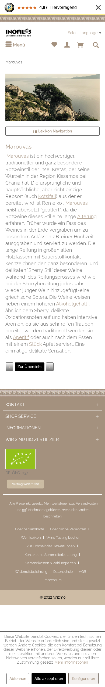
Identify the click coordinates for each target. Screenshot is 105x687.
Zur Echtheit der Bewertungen (51, 546)
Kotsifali (47, 196)
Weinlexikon (31, 537)
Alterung (87, 216)
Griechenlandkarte (29, 529)
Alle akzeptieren (48, 679)
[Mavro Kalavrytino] (50, 366)
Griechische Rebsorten (68, 529)
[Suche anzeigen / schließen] (95, 45)
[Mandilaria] (9, 366)
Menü (18, 45)
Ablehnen (17, 679)
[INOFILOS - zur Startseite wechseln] (18, 32)
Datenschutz (63, 572)
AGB (82, 572)
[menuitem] (15, 45)
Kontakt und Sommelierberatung (50, 555)
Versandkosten (87, 503)
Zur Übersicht (30, 367)
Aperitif (21, 337)
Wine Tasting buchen (63, 537)
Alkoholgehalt (71, 304)
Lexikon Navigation (54, 131)
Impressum (53, 580)
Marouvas (17, 156)
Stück (35, 344)
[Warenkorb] (80, 45)
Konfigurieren (83, 679)
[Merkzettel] (54, 45)
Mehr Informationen (71, 662)
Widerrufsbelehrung (31, 572)
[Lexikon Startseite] (52, 97)
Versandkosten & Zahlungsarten (50, 563)
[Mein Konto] (67, 45)
